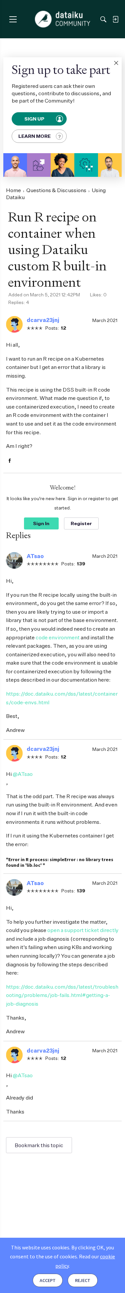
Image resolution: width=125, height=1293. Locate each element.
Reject (82, 1280)
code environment (58, 637)
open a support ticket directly (83, 930)
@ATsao (23, 774)
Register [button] (81, 523)
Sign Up (35, 118)
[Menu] (13, 19)
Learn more (34, 136)
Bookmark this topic (39, 1145)
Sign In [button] (41, 523)
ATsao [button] (35, 556)
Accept (48, 1280)
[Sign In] (115, 19)
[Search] (103, 19)
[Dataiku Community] (62, 19)
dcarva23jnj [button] (43, 320)
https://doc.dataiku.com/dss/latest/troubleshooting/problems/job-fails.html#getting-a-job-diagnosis (62, 995)
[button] (116, 63)
